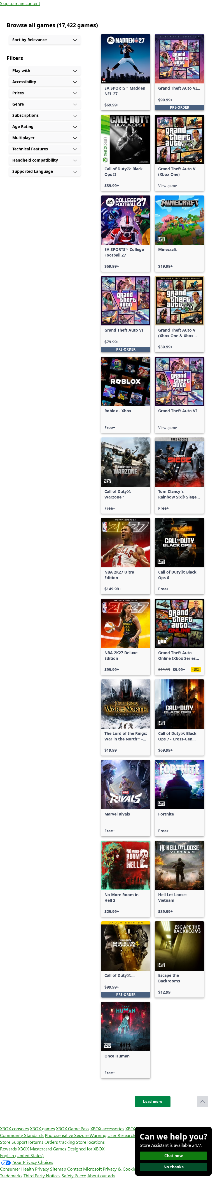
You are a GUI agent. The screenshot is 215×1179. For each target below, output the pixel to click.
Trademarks (11, 1175)
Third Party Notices (42, 1175)
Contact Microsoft (84, 1169)
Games (59, 1149)
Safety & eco (74, 1175)
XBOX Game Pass (72, 1128)
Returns (35, 1142)
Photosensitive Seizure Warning (75, 1135)
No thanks (173, 1166)
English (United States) (22, 1155)
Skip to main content (20, 3)
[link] (125, 72)
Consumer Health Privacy (24, 1169)
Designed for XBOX (85, 1149)
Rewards (8, 1149)
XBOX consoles (14, 1128)
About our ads (101, 1175)
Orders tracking (60, 1142)
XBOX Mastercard (35, 1149)
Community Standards (22, 1135)
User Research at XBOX (130, 1135)
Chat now (173, 1155)
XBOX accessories (107, 1128)
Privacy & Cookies (120, 1169)
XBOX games (42, 1128)
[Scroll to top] (202, 1101)
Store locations (90, 1142)
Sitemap (58, 1169)
